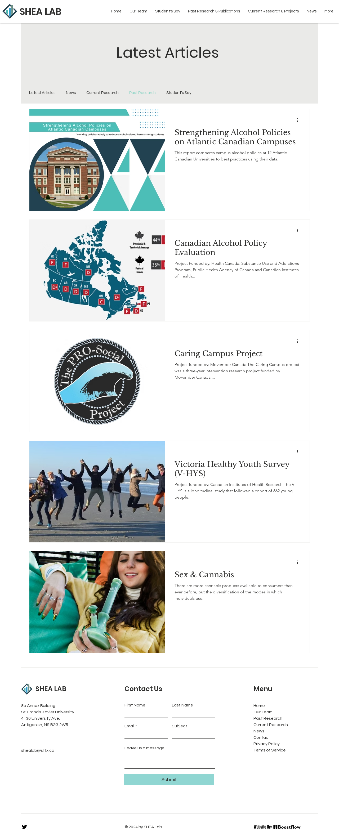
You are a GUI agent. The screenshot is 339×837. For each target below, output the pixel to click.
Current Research (102, 93)
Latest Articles (42, 93)
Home (259, 706)
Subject (179, 726)
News (71, 93)
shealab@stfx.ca (37, 750)
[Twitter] (24, 826)
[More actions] (299, 120)
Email (129, 726)
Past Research (142, 93)
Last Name (182, 705)
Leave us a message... (145, 748)
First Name (134, 705)
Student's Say (178, 93)
